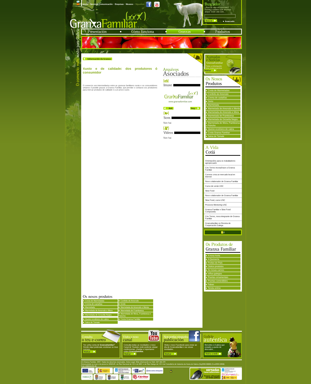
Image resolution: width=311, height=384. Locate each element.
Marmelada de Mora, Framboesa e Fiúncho (223, 124)
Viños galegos (215, 273)
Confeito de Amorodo (218, 94)
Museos (129, 4)
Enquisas (119, 4)
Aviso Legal (130, 362)
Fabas (211, 284)
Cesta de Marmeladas (218, 90)
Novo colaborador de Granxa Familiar (221, 181)
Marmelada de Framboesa (221, 115)
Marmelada (213, 105)
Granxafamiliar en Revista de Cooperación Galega (218, 224)
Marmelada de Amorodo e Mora (223, 112)
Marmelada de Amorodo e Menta (224, 108)
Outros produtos (216, 266)
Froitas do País (215, 263)
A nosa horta (214, 255)
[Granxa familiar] (181, 105)
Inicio (85, 4)
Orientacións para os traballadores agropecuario (220, 162)
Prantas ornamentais (218, 277)
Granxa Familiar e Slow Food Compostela (218, 210)
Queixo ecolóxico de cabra (221, 129)
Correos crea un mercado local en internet (220, 175)
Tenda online (214, 288)
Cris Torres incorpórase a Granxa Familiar (220, 169)
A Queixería (213, 259)
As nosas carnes (216, 270)
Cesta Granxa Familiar (219, 132)
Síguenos (139, 4)
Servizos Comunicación (101, 4)
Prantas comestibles (218, 281)
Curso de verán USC (214, 186)
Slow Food (209, 191)
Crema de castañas (217, 97)
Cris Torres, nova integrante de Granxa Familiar (222, 217)
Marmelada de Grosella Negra (223, 119)
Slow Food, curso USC (215, 200)
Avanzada (229, 21)
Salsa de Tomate (216, 136)
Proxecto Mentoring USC (216, 205)
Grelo (210, 101)
